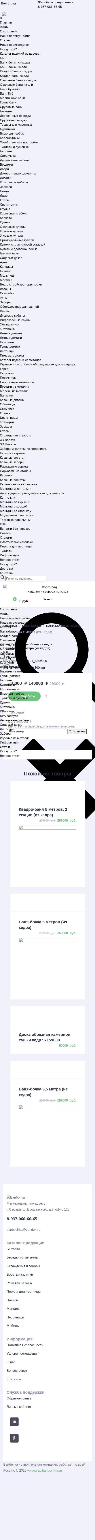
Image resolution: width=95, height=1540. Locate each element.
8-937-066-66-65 (50, 6)
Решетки (6, 475)
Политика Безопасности (25, 1345)
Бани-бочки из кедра (15, 62)
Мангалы (13, 1308)
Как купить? (8, 49)
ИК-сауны (7, 711)
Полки (4, 191)
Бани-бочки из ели (13, 67)
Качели (5, 271)
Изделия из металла (15, 738)
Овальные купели (13, 226)
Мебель (13, 1326)
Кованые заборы (12, 462)
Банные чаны (9, 253)
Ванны (5, 311)
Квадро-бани (9, 636)
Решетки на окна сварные (18, 484)
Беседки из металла (14, 386)
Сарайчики (8, 155)
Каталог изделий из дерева (19, 53)
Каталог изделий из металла (20, 360)
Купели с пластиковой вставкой (22, 244)
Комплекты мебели (14, 182)
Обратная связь (19, 1398)
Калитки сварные (12, 453)
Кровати (6, 218)
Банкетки (6, 395)
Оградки (6, 537)
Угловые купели (11, 235)
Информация (9, 555)
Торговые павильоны (15, 519)
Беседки (6, 111)
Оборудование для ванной (19, 306)
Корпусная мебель (13, 213)
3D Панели (8, 444)
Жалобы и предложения (55, 2)
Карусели (7, 373)
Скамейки (7, 293)
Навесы (5, 533)
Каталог (5, 627)
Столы (4, 200)
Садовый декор (11, 258)
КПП (3, 524)
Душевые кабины (12, 315)
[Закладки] (6, 600)
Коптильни (7, 497)
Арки (3, 262)
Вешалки (6, 164)
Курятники (7, 129)
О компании (8, 31)
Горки (4, 369)
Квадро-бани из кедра (16, 71)
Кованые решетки (13, 480)
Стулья (5, 209)
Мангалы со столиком (16, 511)
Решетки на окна (19, 1283)
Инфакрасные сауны (15, 320)
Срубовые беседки (13, 120)
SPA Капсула (9, 715)
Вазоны (5, 289)
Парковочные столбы (15, 471)
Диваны (5, 178)
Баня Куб (6, 93)
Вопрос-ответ (9, 559)
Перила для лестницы (16, 546)
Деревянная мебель (14, 160)
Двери (4, 169)
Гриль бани (8, 102)
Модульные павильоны (17, 515)
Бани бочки (8, 631)
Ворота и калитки (20, 1274)
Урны (4, 297)
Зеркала (6, 186)
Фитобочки (7, 329)
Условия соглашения (22, 1353)
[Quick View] (47, 790)
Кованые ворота (11, 457)
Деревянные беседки (15, 115)
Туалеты (6, 551)
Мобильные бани (12, 98)
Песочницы (8, 377)
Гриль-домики (10, 346)
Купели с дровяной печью (19, 249)
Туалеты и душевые (14, 147)
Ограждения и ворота (15, 435)
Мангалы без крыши (14, 502)
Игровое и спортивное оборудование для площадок (38, 364)
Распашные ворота (14, 466)
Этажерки (7, 422)
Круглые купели (11, 231)
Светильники (9, 204)
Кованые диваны (12, 400)
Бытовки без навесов (15, 528)
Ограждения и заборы (23, 1266)
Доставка (6, 568)
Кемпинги (7, 342)
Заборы (5, 302)
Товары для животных (16, 124)
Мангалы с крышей (14, 506)
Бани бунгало (10, 89)
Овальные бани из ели (16, 84)
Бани (3, 58)
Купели (5, 222)
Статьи (5, 40)
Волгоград (8, 3)
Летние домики (11, 333)
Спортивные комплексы (17, 382)
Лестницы (7, 351)
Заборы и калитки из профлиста (23, 448)
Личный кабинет (19, 1407)
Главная (6, 22)
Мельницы (7, 275)
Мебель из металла (14, 391)
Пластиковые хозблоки (16, 542)
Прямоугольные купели (17, 240)
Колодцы (6, 266)
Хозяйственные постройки (19, 142)
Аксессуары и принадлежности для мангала (32, 493)
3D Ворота (7, 440)
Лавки (4, 195)
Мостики (6, 280)
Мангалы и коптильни (15, 488)
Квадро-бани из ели (14, 75)
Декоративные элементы (18, 173)
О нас (11, 1362)
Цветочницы (9, 417)
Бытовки (6, 151)
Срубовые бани (11, 107)
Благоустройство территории (21, 284)
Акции (4, 27)
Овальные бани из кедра (18, 80)
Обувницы (7, 404)
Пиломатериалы (12, 355)
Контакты (6, 573)
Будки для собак (12, 133)
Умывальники (9, 324)
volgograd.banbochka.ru (44, 1470)
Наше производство (14, 44)
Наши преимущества (15, 36)
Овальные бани (11, 640)
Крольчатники (10, 138)
